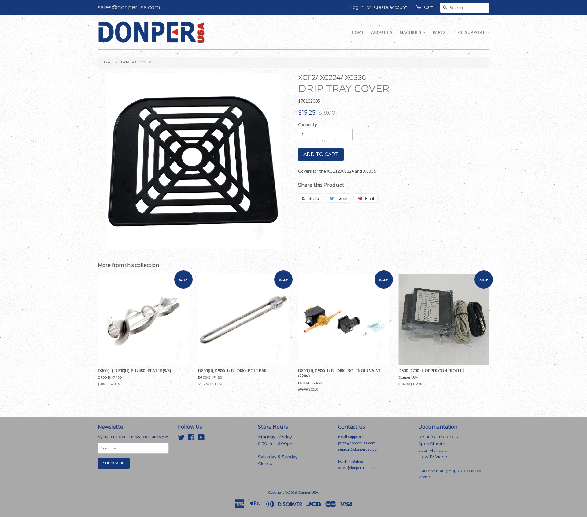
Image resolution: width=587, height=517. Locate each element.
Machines (411, 32)
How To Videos (433, 456)
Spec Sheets (431, 443)
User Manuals (432, 450)
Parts (439, 32)
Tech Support (469, 32)
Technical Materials (438, 436)
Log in (357, 7)
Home (358, 32)
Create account (390, 7)
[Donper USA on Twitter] (181, 438)
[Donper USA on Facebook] (191, 438)
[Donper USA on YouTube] (201, 438)
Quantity (307, 124)
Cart (428, 7)
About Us (382, 32)
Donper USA (308, 492)
